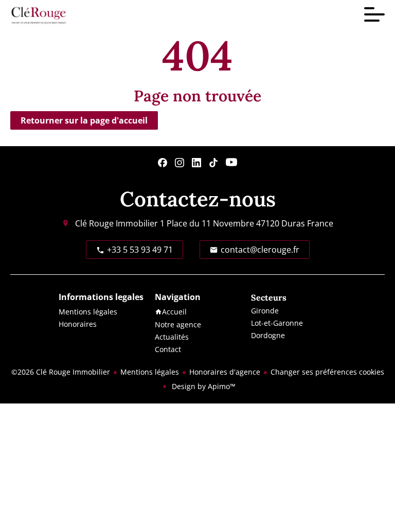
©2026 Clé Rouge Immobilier (60, 372)
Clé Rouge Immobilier (116, 223)
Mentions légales (149, 372)
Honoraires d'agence (224, 372)
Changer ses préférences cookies (327, 372)
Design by (203, 386)
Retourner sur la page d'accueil (84, 120)
